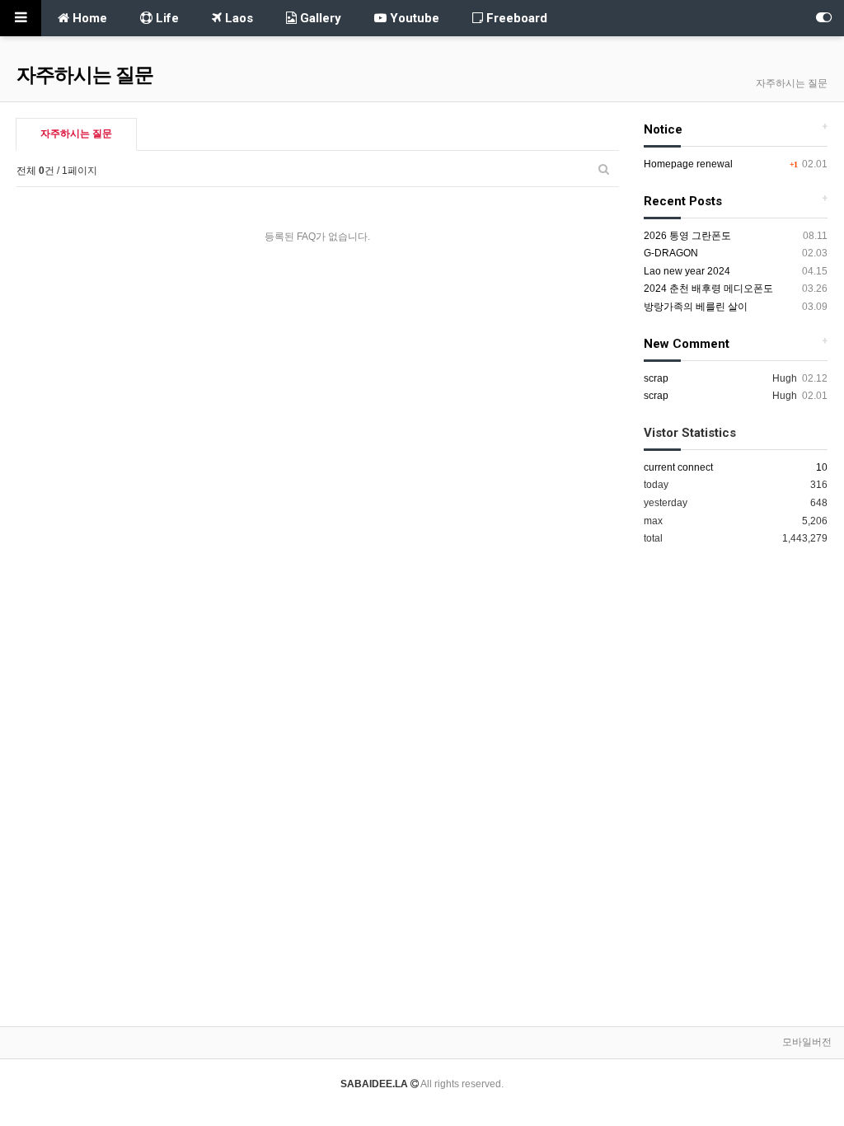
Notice (663, 129)
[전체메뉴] (20, 18)
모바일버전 (807, 1042)
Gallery (319, 18)
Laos (237, 18)
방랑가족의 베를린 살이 (696, 306)
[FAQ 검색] (603, 169)
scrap (656, 378)
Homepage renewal (688, 164)
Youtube (413, 18)
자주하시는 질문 (76, 133)
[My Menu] (823, 18)
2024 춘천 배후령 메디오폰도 (708, 288)
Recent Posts (683, 201)
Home (88, 18)
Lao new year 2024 (687, 271)
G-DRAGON (671, 253)
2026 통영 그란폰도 (687, 236)
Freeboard (515, 18)
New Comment (686, 343)
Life (165, 18)
